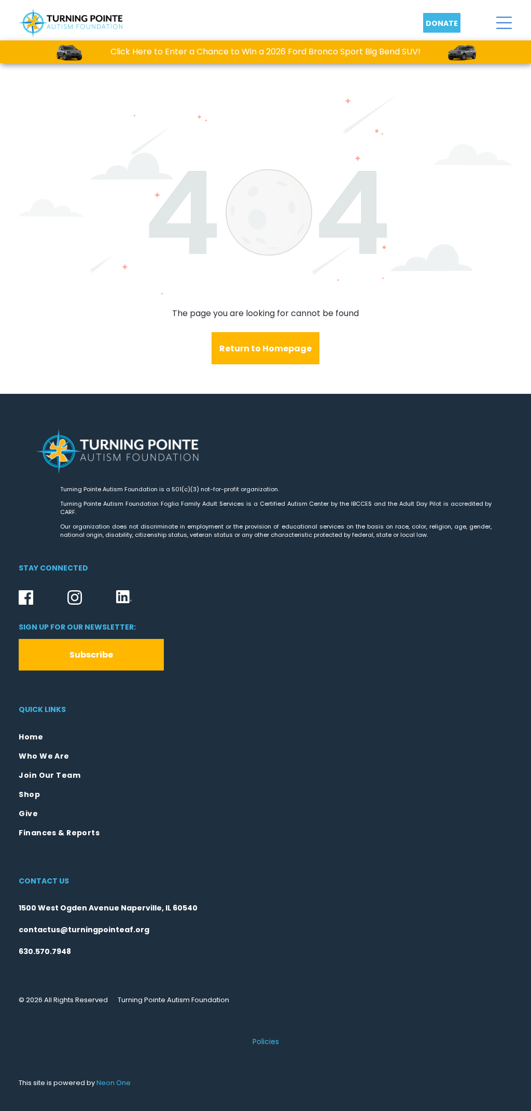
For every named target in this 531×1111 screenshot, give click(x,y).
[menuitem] (265, 737)
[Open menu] (504, 23)
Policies (266, 1041)
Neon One (113, 1083)
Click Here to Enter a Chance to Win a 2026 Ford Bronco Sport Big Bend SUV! (265, 52)
